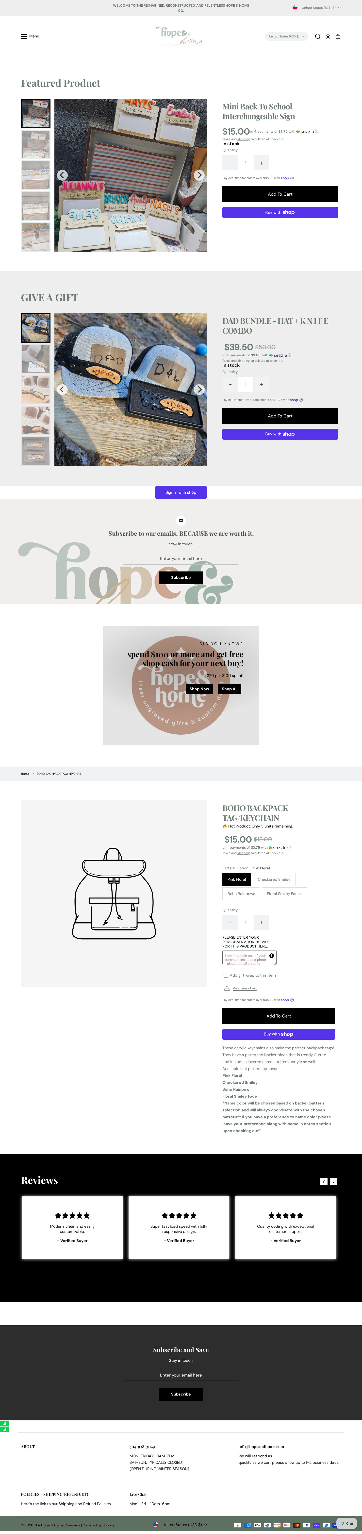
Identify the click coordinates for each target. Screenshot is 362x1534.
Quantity (230, 150)
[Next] (199, 175)
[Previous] (62, 175)
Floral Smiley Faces (284, 893)
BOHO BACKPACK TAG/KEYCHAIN (59, 774)
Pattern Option (246, 868)
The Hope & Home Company (57, 1525)
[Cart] (338, 36)
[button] (318, 36)
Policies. (104, 1503)
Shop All (229, 688)
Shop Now (199, 688)
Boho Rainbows (241, 893)
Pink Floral (237, 879)
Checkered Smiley (274, 879)
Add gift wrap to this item (253, 975)
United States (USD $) (319, 8)
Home (25, 774)
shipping (243, 139)
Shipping (66, 1503)
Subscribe (181, 577)
